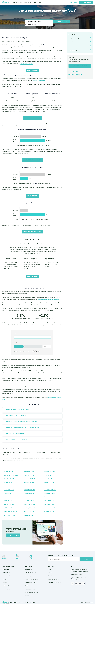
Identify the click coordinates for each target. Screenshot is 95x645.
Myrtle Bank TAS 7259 (9, 515)
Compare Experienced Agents (32, 231)
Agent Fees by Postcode (31, 592)
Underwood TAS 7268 (29, 475)
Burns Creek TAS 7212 (9, 497)
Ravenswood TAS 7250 (50, 489)
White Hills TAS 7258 (49, 511)
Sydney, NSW (6, 569)
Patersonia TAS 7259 (49, 493)
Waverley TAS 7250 (29, 471)
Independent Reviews (53, 579)
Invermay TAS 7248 (49, 504)
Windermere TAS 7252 (49, 508)
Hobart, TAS (6, 586)
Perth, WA (5, 579)
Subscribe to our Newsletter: (61, 555)
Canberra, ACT (6, 589)
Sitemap (21, 602)
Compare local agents (75, 38)
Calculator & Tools (30, 589)
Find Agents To (17, 2)
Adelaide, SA (6, 582)
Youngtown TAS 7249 (29, 493)
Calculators (27, 2)
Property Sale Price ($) (20, 333)
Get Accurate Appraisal (32, 118)
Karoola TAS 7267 (8, 471)
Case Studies (51, 576)
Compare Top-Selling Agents (32, 160)
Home (3, 32)
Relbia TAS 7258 (8, 508)
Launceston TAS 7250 (29, 500)
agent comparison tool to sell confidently (49, 299)
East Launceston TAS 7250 (11, 475)
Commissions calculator (75, 42)
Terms (26, 602)
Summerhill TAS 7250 (29, 489)
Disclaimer (32, 602)
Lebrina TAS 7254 (48, 486)
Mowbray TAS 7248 (9, 504)
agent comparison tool (26, 63)
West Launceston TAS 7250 (31, 497)
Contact (50, 572)
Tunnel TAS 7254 (48, 479)
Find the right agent (80, 66)
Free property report (74, 46)
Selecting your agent (30, 576)
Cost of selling (73, 50)
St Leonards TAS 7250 (29, 504)
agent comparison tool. (39, 80)
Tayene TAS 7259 (8, 482)
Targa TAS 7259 (48, 475)
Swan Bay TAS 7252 (9, 479)
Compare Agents (32, 70)
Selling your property (30, 582)
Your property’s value (30, 572)
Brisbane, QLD (6, 576)
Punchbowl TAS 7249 (29, 479)
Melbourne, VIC (6, 572)
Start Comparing (13, 535)
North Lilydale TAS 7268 (30, 508)
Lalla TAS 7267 (8, 493)
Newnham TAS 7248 (29, 511)
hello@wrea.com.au (76, 74)
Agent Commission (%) (20, 342)
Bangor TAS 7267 (8, 500)
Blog (26, 586)
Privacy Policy (13, 602)
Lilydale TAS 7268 (48, 497)
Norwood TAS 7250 (9, 489)
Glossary (27, 595)
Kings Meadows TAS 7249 (11, 486)
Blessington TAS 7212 (49, 500)
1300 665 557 (74, 71)
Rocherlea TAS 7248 (29, 486)
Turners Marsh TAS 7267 (10, 511)
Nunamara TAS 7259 (49, 471)
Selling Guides (28, 569)
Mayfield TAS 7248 (29, 482)
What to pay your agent (31, 579)
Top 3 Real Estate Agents (54, 582)
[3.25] (24, 346)
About (40, 2)
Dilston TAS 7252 (28, 515)
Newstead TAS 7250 (49, 482)
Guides (34, 2)
